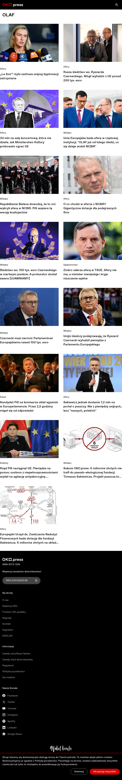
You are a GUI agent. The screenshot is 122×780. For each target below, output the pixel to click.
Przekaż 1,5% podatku (14, 612)
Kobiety (4, 463)
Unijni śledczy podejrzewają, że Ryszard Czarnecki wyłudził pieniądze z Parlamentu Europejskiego (90, 340)
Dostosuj (79, 771)
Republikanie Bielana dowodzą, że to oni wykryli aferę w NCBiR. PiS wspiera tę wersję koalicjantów (27, 208)
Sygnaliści (7, 629)
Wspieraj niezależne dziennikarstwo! (21, 571)
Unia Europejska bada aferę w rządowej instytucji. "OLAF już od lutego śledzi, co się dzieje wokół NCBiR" (91, 142)
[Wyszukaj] (117, 5)
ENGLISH (7, 635)
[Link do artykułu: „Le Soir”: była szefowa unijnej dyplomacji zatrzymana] (29, 44)
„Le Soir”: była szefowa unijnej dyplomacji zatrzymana (29, 76)
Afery (3, 68)
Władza (67, 132)
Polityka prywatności (13, 671)
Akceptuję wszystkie (104, 771)
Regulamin (8, 665)
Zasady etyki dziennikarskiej (17, 659)
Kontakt (6, 624)
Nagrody (7, 618)
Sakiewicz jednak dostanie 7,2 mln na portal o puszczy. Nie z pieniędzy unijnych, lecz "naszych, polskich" (92, 406)
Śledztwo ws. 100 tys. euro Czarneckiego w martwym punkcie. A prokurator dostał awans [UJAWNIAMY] (28, 274)
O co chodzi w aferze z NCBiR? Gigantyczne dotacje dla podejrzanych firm (90, 208)
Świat (3, 397)
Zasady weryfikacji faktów (16, 653)
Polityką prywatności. (46, 760)
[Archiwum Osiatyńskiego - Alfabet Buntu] (61, 749)
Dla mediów (8, 677)
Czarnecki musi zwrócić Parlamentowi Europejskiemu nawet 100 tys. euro (26, 340)
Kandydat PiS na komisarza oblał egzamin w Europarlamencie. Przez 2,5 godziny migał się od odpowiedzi (29, 406)
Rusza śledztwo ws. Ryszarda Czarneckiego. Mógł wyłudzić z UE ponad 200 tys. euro (92, 76)
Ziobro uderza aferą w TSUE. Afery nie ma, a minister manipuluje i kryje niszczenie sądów (89, 274)
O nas (5, 600)
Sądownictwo (70, 264)
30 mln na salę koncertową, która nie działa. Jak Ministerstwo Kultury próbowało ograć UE (25, 142)
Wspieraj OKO (9, 606)
